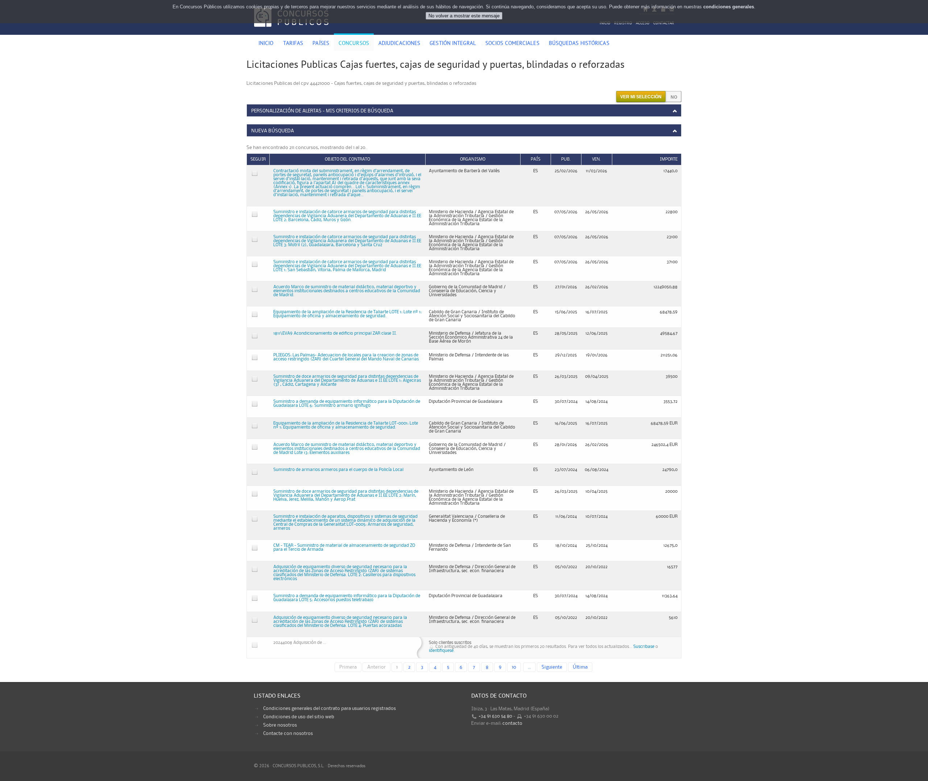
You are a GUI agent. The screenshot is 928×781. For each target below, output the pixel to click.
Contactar (663, 23)
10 (514, 667)
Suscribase (643, 647)
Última (580, 667)
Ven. (596, 159)
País (535, 159)
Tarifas (293, 44)
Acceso (643, 23)
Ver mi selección (641, 96)
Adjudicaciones (399, 44)
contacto (512, 723)
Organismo (472, 159)
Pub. (566, 159)
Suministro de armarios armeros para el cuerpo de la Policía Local (338, 470)
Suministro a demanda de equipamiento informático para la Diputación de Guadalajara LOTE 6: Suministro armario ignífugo (346, 404)
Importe (669, 159)
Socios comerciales (512, 44)
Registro (623, 23)
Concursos (354, 44)
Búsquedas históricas (579, 44)
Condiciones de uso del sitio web (298, 717)
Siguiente (552, 667)
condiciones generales (728, 6)
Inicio (605, 23)
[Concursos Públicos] (291, 31)
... (529, 667)
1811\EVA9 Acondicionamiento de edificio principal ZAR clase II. (335, 333)
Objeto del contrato (347, 159)
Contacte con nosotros (288, 733)
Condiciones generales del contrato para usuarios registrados (329, 708)
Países (320, 44)
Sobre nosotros (280, 725)
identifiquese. (442, 651)
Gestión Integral (453, 44)
